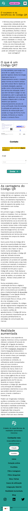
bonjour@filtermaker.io (14, 441)
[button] (25, 3)
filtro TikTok (14, 479)
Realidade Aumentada (14, 491)
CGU (3, 509)
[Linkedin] (14, 499)
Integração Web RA (14, 487)
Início (14, 459)
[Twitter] (23, 499)
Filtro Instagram (14, 471)
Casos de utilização (14, 483)
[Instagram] (5, 499)
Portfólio (14, 467)
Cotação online (14, 463)
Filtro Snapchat (14, 475)
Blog (14, 495)
